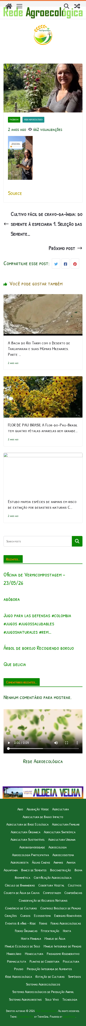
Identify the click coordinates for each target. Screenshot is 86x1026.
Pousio (18, 968)
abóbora (12, 599)
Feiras (43, 923)
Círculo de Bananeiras (20, 885)
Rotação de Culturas (50, 976)
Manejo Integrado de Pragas (62, 946)
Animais (58, 862)
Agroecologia (58, 847)
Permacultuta (16, 961)
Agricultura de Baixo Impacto (43, 816)
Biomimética (22, 877)
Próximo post (62, 248)
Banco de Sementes (34, 869)
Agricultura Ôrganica (25, 831)
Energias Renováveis (68, 915)
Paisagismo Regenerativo (63, 953)
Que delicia (15, 664)
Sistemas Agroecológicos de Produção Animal (43, 991)
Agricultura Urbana (61, 839)
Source (15, 193)
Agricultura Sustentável (28, 839)
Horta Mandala (31, 938)
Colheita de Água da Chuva (21, 892)
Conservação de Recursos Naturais (43, 900)
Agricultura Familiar (66, 824)
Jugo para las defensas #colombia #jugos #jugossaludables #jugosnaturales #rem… (37, 623)
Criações (11, 915)
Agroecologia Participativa (30, 854)
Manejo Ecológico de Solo (22, 946)
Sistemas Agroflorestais (25, 999)
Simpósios (74, 976)
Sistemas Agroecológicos (43, 984)
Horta (67, 930)
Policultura (71, 961)
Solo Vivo (52, 999)
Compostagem (52, 892)
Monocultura (34, 953)
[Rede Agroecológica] (9, 6)
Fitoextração (50, 930)
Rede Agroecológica (33, 119)
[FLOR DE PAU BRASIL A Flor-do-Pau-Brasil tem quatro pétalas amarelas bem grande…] (43, 381)
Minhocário (14, 953)
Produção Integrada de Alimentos (49, 968)
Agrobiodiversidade (32, 847)
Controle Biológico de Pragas (60, 907)
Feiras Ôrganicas (26, 930)
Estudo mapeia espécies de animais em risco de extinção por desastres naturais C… (42, 504)
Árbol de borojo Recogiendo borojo (39, 648)
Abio (20, 808)
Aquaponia (11, 869)
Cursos (25, 915)
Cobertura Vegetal (51, 885)
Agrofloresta (19, 862)
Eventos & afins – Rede (20, 923)
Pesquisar (77, 541)
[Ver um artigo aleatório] (77, 6)
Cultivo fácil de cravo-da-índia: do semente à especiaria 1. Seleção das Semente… (46, 223)
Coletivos (74, 885)
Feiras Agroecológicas (66, 923)
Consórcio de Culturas (21, 907)
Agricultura (60, 808)
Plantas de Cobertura (44, 961)
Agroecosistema (63, 854)
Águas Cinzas (41, 862)
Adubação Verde (38, 808)
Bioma (78, 869)
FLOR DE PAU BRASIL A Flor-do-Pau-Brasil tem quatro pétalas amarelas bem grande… (43, 427)
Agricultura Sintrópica (59, 831)
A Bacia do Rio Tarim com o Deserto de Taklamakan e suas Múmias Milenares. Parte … (39, 348)
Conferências (73, 892)
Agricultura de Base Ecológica (27, 824)
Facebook (14, 119)
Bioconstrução (60, 869)
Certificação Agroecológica (52, 877)
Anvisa (71, 862)
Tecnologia (69, 999)
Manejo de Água (55, 938)
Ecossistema (42, 915)
